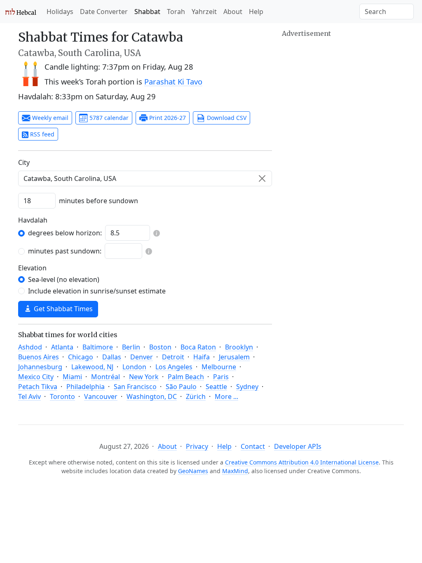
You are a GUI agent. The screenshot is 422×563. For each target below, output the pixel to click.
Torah (176, 11)
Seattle (216, 386)
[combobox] (145, 178)
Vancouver (100, 396)
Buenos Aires (38, 356)
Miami (72, 376)
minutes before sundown (98, 200)
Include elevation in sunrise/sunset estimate (97, 291)
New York (144, 376)
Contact (253, 446)
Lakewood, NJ (92, 366)
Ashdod (30, 347)
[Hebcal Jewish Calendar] (21, 11)
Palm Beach (186, 376)
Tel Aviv (29, 396)
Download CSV (225, 118)
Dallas (111, 356)
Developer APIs (297, 446)
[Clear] (262, 178)
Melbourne (219, 366)
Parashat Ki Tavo (173, 81)
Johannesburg (40, 366)
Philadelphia (85, 386)
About (232, 11)
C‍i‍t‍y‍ (24, 162)
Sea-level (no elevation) (63, 279)
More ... (226, 396)
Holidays (60, 11)
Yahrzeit (204, 11)
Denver (141, 356)
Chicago (80, 356)
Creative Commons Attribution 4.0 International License (302, 462)
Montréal (105, 376)
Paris (221, 376)
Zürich (196, 396)
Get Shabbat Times (62, 308)
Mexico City (36, 376)
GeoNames (193, 471)
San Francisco (135, 386)
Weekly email (49, 118)
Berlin (131, 347)
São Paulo (181, 386)
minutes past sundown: (64, 251)
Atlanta (62, 347)
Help (256, 11)
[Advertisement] (343, 90)
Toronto (62, 396)
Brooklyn (239, 347)
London (134, 366)
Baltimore (97, 347)
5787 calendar (108, 118)
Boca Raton (198, 347)
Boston (160, 347)
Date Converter (104, 11)
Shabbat (147, 11)
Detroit (173, 356)
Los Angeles (173, 366)
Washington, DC (152, 396)
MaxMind (235, 471)
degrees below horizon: (65, 232)
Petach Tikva (37, 386)
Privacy (197, 446)
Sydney (247, 386)
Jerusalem (234, 356)
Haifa (201, 356)
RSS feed (41, 134)
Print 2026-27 (167, 118)
